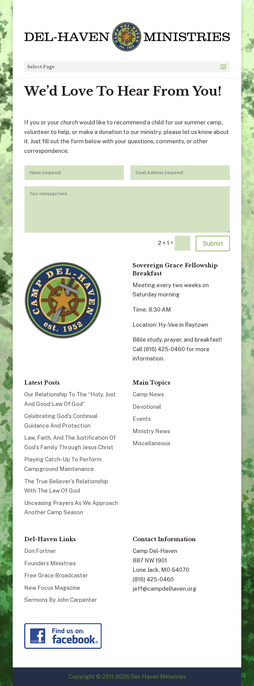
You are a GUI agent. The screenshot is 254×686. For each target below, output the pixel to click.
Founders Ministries (50, 563)
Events (142, 419)
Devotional (147, 406)
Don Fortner (40, 551)
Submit (213, 243)
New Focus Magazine (52, 588)
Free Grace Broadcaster (56, 575)
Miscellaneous (151, 443)
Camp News (148, 394)
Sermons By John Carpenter (60, 600)
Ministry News (151, 431)
